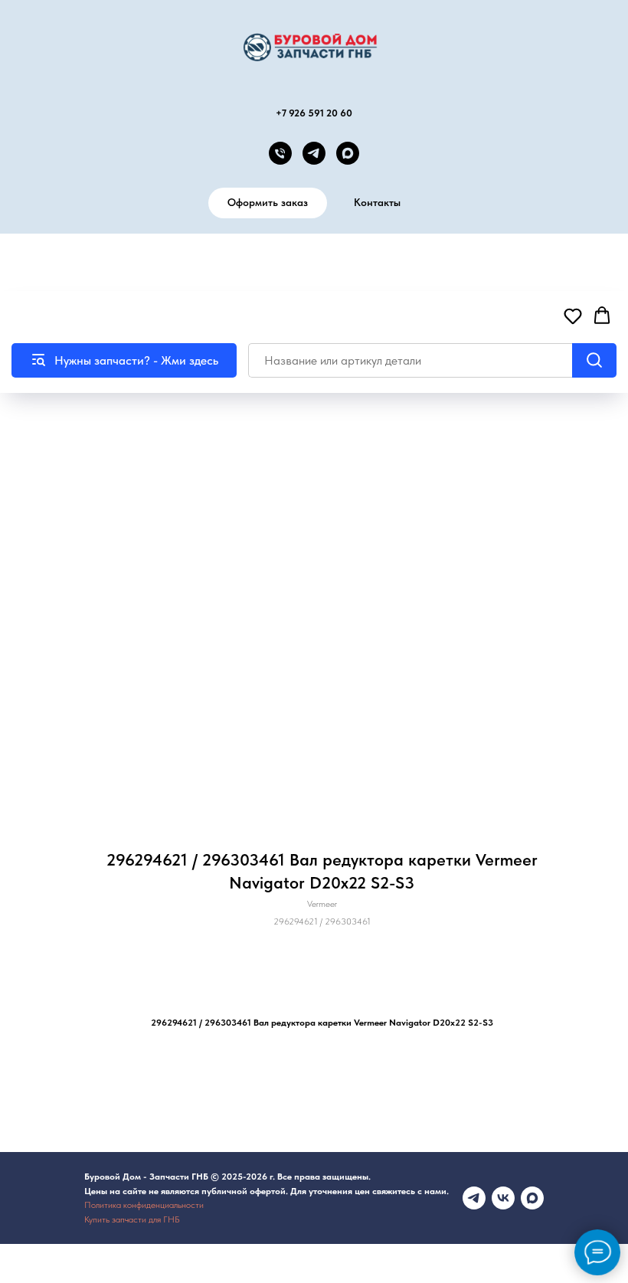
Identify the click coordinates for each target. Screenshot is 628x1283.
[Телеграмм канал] (474, 1197)
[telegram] (314, 153)
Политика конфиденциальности (144, 1205)
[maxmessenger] (532, 1197)
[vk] (503, 1197)
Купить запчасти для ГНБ (132, 1219)
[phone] (280, 153)
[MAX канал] (347, 153)
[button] (573, 315)
